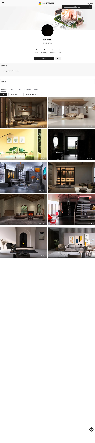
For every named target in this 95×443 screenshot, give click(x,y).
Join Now (90, 3)
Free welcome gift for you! (72, 7)
